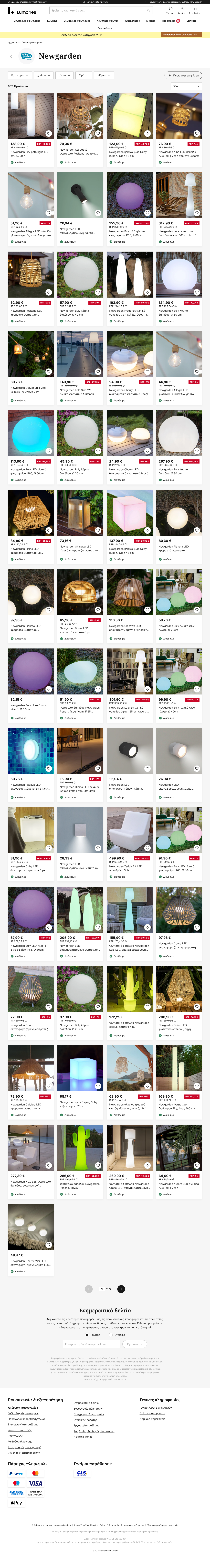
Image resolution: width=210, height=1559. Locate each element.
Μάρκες (27, 42)
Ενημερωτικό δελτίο (86, 1403)
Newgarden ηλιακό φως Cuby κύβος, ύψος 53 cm (128, 154)
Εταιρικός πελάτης (85, 1420)
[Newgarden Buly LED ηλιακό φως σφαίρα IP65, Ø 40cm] (179, 844)
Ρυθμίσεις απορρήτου (42, 1525)
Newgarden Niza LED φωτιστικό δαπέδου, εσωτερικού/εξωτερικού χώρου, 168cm (30, 1183)
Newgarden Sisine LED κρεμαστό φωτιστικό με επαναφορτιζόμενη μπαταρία (28, 551)
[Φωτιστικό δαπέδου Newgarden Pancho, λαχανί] (80, 1162)
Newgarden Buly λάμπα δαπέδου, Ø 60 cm (173, 312)
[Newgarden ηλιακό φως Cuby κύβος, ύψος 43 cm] (130, 527)
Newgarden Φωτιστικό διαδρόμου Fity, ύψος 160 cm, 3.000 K (177, 1106)
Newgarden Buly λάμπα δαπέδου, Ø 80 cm (173, 471)
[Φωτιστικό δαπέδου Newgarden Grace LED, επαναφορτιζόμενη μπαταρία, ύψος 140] (130, 1162)
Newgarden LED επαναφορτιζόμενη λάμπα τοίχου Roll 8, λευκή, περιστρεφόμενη (175, 787)
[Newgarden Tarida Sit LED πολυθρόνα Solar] (130, 844)
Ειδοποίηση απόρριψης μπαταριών (162, 1525)
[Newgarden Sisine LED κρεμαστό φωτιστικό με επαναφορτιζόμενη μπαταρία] (31, 527)
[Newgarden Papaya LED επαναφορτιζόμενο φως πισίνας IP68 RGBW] (31, 765)
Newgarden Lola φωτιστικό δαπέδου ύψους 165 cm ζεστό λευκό (177, 233)
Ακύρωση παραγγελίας (23, 1407)
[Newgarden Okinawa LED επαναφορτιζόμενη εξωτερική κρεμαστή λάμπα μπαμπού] (130, 606)
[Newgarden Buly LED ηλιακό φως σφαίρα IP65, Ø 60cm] (130, 209)
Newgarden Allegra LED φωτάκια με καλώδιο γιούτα (176, 392)
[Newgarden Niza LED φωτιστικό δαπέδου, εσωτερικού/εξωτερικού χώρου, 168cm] (31, 1162)
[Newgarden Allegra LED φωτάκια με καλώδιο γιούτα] (179, 368)
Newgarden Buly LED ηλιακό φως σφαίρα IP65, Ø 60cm (127, 233)
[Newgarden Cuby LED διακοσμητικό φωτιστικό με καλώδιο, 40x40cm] (31, 844)
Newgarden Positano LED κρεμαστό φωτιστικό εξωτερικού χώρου (26, 313)
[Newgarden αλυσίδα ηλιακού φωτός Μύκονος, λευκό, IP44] (130, 1082)
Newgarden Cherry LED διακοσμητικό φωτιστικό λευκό (128, 471)
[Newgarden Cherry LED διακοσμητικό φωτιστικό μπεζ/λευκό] (130, 368)
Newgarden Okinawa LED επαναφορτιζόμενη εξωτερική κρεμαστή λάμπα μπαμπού (128, 628)
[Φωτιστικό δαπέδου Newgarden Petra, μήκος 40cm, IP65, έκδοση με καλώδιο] (80, 685)
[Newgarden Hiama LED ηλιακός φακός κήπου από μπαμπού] (80, 765)
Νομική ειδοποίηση (62, 1525)
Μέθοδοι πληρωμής (20, 1441)
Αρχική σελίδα (14, 42)
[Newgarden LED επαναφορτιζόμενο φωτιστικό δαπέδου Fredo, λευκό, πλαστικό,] (80, 924)
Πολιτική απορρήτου (152, 1413)
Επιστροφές (15, 1436)
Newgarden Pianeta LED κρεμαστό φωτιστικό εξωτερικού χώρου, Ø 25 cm (177, 548)
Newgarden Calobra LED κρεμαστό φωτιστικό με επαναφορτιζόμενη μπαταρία (28, 1106)
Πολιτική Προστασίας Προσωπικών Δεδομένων (122, 1525)
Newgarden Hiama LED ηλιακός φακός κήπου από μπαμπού (80, 789)
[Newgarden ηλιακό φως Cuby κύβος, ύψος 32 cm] (80, 1082)
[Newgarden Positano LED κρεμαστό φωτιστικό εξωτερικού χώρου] (31, 289)
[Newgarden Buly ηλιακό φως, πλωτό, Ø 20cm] (179, 606)
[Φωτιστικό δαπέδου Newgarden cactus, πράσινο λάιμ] (130, 1003)
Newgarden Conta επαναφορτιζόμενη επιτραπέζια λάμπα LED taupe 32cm (30, 1027)
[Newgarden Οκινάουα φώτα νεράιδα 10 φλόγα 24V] (31, 368)
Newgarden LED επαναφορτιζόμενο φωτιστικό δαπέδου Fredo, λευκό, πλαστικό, (79, 948)
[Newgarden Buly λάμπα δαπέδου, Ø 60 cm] (179, 289)
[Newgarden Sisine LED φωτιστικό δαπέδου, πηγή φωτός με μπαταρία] (179, 1003)
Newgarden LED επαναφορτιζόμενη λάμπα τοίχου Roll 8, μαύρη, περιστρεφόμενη (125, 787)
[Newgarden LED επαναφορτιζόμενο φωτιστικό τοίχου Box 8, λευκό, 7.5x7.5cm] (80, 844)
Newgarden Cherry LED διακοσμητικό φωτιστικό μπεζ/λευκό (128, 392)
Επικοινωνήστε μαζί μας (23, 1424)
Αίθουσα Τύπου (83, 1437)
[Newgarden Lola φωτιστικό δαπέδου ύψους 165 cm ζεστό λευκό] (179, 209)
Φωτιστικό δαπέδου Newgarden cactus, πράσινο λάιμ (129, 1025)
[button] (48, 133)
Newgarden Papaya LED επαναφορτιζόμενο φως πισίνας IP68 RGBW (30, 787)
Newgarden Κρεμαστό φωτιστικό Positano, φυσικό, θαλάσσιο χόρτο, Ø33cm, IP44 (79, 151)
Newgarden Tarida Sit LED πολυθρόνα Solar (125, 868)
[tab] (20, 75)
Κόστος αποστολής (20, 1430)
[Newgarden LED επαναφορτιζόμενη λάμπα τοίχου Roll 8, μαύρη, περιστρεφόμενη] (130, 765)
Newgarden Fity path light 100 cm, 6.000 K (29, 154)
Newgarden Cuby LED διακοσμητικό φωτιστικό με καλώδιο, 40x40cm (27, 868)
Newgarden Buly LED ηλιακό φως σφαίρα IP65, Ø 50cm (28, 471)
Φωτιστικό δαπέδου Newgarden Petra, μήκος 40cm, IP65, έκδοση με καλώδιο (80, 709)
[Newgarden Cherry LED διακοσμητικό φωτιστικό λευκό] (130, 447)
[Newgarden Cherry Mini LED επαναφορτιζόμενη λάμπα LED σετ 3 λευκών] (31, 1240)
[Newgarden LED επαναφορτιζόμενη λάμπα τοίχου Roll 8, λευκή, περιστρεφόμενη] (179, 765)
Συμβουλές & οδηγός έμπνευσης (94, 1431)
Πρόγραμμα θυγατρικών (89, 1414)
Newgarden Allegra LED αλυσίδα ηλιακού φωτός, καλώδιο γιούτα (30, 233)
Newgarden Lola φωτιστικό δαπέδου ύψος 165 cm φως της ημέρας (129, 709)
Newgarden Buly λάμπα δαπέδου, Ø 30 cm (74, 471)
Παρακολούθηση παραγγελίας (26, 1419)
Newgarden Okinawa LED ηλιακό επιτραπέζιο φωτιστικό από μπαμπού (79, 548)
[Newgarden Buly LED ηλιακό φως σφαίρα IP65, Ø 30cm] (31, 924)
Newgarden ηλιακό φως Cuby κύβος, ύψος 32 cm (78, 1104)
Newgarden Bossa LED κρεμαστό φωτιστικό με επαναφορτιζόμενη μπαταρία (78, 630)
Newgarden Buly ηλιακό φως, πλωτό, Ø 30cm (28, 707)
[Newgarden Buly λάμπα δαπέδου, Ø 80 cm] (179, 447)
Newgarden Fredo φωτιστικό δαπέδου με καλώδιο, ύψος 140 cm (129, 313)
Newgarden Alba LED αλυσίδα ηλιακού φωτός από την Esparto (179, 154)
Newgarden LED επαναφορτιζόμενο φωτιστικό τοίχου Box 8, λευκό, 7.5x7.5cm (79, 866)
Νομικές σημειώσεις (152, 1419)
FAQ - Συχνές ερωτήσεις (23, 1413)
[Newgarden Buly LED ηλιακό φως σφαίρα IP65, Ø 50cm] (31, 447)
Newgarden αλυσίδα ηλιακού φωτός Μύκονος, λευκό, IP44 (127, 1106)
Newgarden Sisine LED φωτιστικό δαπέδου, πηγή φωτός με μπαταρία (175, 1027)
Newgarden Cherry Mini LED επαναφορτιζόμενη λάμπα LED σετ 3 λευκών (29, 1263)
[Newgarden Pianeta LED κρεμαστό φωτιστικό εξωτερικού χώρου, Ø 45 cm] (31, 606)
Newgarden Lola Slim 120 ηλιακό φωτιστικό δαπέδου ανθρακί (77, 392)
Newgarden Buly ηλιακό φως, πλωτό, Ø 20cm (177, 628)
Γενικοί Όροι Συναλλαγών (156, 1407)
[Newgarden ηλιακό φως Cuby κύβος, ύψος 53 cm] (130, 130)
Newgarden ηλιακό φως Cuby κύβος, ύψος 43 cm (128, 551)
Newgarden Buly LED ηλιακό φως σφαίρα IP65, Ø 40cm (176, 868)
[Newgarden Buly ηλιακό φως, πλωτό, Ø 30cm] (31, 685)
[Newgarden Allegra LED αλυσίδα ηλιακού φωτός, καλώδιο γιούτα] (31, 209)
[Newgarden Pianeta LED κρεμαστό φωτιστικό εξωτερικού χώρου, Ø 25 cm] (179, 527)
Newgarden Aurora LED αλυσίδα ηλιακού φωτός (179, 1186)
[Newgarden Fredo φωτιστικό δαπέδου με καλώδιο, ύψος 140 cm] (130, 289)
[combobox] (101, 10)
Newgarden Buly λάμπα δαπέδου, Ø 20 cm (74, 1027)
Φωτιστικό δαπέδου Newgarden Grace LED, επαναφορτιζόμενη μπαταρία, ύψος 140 (129, 1186)
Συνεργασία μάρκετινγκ (89, 1408)
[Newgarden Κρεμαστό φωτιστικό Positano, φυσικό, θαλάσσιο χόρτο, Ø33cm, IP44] (80, 130)
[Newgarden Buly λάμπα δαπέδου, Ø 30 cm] (80, 447)
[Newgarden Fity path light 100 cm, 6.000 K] (31, 130)
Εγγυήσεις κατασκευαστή (24, 1453)
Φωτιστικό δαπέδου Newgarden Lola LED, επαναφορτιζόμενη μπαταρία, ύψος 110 (129, 948)
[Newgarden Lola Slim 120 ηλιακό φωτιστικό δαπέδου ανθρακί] (80, 368)
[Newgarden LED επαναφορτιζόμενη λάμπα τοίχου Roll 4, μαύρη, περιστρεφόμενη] (80, 209)
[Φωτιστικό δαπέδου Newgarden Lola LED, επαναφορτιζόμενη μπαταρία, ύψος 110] (130, 924)
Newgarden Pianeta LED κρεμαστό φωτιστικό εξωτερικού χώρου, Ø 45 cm (28, 628)
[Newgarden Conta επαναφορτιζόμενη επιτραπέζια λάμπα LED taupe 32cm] (31, 1003)
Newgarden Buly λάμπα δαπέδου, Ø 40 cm (74, 312)
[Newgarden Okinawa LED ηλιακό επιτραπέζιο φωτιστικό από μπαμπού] (80, 527)
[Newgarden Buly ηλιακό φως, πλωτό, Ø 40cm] (179, 685)
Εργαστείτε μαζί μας (86, 1425)
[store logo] (22, 10)
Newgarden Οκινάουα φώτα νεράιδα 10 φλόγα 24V (28, 389)
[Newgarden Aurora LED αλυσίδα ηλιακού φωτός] (179, 1162)
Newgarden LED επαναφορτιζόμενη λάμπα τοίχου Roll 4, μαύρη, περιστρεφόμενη (76, 231)
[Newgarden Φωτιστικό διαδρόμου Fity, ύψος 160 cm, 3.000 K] (179, 1082)
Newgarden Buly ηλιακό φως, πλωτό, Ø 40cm (177, 709)
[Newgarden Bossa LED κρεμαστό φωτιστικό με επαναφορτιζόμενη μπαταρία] (80, 606)
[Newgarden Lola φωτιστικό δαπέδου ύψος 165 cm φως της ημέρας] (130, 685)
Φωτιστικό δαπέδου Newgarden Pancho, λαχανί (80, 1186)
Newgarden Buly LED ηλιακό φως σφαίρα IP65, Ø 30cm (28, 947)
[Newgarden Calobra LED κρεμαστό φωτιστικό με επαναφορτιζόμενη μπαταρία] (31, 1082)
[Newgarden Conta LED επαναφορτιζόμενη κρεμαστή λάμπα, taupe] (179, 924)
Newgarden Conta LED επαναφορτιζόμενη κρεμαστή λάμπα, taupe (177, 945)
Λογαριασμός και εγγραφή (24, 1447)
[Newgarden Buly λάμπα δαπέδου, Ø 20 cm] (80, 1003)
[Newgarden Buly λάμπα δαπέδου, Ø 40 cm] (80, 289)
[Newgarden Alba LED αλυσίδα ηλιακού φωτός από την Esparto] (179, 130)
